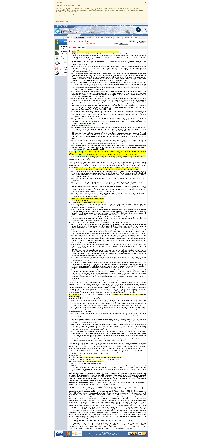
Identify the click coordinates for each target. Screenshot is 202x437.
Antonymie (109, 37)
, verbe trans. (77, 47)
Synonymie (99, 37)
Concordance (128, 37)
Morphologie (68, 37)
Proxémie (118, 37)
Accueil (64, 35)
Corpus (85, 35)
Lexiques (94, 35)
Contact (138, 35)
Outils (130, 35)
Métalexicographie (118, 35)
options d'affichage (90, 43)
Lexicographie (79, 37)
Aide (135, 37)
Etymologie (90, 37)
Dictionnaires (105, 35)
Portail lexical (87, 15)
